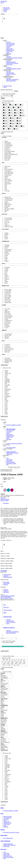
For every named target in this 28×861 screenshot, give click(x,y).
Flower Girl (7, 150)
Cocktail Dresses (8, 145)
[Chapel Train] (4, 721)
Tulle (6, 283)
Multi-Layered (8, 204)
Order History (6, 583)
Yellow (6, 370)
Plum (6, 398)
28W (6, 123)
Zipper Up (7, 225)
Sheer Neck (7, 323)
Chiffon (6, 268)
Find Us (2, 2)
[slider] (25, 646)
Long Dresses (8, 175)
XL (10, 129)
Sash (6, 259)
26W (19, 121)
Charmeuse (7, 267)
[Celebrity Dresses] (5, 688)
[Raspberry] (11, 490)
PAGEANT (6, 607)
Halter (6, 310)
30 (11, 115)
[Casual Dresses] (6, 677)
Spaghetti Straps (8, 361)
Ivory (6, 403)
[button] (5, 40)
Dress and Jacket (8, 169)
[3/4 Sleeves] (5, 740)
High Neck (7, 311)
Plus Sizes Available (9, 208)
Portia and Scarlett (10, 462)
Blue (6, 383)
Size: (2, 484)
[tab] (15, 424)
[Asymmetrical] (4, 720)
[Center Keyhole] (5, 689)
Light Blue (7, 380)
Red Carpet (7, 158)
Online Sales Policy (5, 499)
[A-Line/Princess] (4, 732)
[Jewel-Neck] (4, 729)
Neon (6, 235)
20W (19, 118)
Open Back (7, 206)
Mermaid (7, 336)
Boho (6, 167)
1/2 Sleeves (7, 344)
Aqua (6, 377)
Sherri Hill (8, 439)
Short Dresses (8, 183)
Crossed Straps (8, 219)
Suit (6, 186)
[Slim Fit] (4, 736)
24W (12, 121)
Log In (5, 11)
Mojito (6, 372)
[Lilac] (5, 490)
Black (6, 409)
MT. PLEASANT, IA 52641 (7, 598)
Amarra (8, 433)
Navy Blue (7, 385)
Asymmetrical (8, 291)
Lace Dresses (8, 170)
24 (16, 113)
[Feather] (3, 715)
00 (11, 105)
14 (11, 110)
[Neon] (2, 702)
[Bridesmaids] (6, 675)
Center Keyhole (8, 200)
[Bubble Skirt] (5, 687)
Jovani (7, 438)
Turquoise (7, 379)
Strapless (7, 324)
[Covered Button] (4, 693)
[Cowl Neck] (4, 725)
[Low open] (4, 697)
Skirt (6, 185)
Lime (6, 376)
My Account (6, 7)
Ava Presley (9, 431)
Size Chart (3, 497)
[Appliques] (4, 706)
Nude (6, 405)
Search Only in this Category (8, 93)
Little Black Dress (9, 172)
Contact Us (6, 575)
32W (19, 123)
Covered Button (8, 218)
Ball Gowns (7, 166)
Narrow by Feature (7, 136)
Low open (7, 222)
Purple (6, 386)
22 (11, 113)
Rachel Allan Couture (11, 463)
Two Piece (7, 191)
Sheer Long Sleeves (9, 349)
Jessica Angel (9, 434)
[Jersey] (3, 716)
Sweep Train (8, 299)
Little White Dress (9, 173)
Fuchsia (6, 395)
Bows (6, 248)
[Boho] (4, 682)
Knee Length (8, 296)
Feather (6, 252)
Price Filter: (5, 95)
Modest (6, 176)
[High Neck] (4, 728)
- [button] (4, 423)
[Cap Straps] (4, 745)
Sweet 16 (7, 160)
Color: (2, 486)
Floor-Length (8, 295)
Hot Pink (7, 393)
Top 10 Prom (9, 459)
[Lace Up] (4, 696)
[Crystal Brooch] (4, 710)
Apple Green (8, 373)
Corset (6, 201)
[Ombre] (2, 703)
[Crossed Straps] (4, 695)
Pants (6, 178)
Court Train (7, 293)
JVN (7, 464)
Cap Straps (7, 358)
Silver (6, 412)
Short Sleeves (8, 350)
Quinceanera (8, 157)
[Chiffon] (3, 714)
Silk (6, 280)
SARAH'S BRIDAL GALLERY (8, 595)
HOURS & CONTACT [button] (9, 627)
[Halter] (4, 727)
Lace (6, 256)
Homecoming (8, 152)
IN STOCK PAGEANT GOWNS (14, 443)
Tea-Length (7, 301)
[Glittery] (2, 700)
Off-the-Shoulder (9, 316)
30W (12, 123)
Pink (6, 392)
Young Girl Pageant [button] (7, 448)
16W (6, 118)
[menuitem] (15, 7)
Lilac (6, 387)
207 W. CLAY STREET (6, 597)
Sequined (7, 278)
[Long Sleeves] (5, 741)
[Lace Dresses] (4, 684)
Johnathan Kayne (10, 435)
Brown (6, 408)
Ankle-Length (8, 289)
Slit (5, 211)
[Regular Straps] (4, 746)
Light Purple (8, 389)
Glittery (6, 233)
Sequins (6, 261)
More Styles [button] (6, 455)
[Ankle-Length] (4, 719)
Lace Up (7, 221)
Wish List (5, 584)
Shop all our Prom (10, 429)
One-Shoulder (8, 317)
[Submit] (16, 14)
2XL (16, 129)
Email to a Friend (4, 500)
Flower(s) (7, 253)
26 (22, 113)
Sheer (6, 223)
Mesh (6, 274)
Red (6, 399)
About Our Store (7, 574)
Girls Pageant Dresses (10, 151)
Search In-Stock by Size (8, 101)
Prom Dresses (8, 155)
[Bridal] (6, 674)
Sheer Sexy (7, 182)
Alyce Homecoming (11, 447)
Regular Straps (8, 359)
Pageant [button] (5, 440)
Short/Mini (7, 298)
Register (5, 10)
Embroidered (8, 251)
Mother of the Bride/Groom (11, 154)
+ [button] (4, 450)
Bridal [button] (4, 422)
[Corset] (5, 691)
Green (6, 374)
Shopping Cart (6, 8)
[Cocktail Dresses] (6, 678)
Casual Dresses (8, 144)
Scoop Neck (7, 322)
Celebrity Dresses (9, 198)
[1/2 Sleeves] (5, 738)
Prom (4, 604)
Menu (2, 38)
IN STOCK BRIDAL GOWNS (13, 425)
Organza (7, 276)
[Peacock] (8, 490)
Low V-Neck (8, 314)
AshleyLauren (9, 436)
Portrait (6, 319)
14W (22, 115)
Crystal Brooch (8, 249)
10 (20, 107)
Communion (8, 147)
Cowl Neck (7, 309)
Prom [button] (2, 813)
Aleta (7, 458)
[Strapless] (4, 748)
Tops (6, 188)
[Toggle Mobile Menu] (1, 601)
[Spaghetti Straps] (4, 747)
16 (16, 110)
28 (5, 115)
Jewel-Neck (7, 313)
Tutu (6, 189)
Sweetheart (7, 326)
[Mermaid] (4, 734)
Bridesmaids (7, 142)
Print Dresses (8, 179)
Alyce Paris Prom (10, 430)
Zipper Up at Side (9, 226)
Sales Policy (6, 592)
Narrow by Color (7, 368)
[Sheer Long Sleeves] (5, 742)
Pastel (6, 238)
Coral (6, 402)
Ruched (6, 210)
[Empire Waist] (4, 733)
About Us (5, 589)
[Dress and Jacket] (4, 683)
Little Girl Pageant (7, 610)
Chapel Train (8, 292)
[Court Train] (4, 723)
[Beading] (4, 707)
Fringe (6, 255)
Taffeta (6, 281)
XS (12, 126)
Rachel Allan (9, 460)
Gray (6, 411)
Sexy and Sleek (8, 180)
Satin (6, 277)
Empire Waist (8, 335)
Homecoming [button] (6, 444)
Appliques (7, 245)
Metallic (7, 234)
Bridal (6, 141)
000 (6, 105)
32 (16, 115)
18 (22, 110)
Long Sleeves (8, 347)
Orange (6, 400)
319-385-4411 (4, 1)
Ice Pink (7, 390)
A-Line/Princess (8, 334)
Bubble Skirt (8, 197)
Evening (7, 148)
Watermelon (7, 396)
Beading (7, 246)
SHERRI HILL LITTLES (12, 452)
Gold (6, 406)
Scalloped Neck (8, 320)
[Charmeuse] (3, 713)
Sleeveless (7, 351)
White (6, 413)
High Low (7, 203)
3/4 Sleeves (7, 346)
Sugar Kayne (9, 454)
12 (5, 110)
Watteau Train (8, 302)
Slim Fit (6, 338)
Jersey (6, 271)
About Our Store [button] (7, 616)
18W (12, 118)
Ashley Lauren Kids (11, 451)
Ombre (6, 237)
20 (5, 113)
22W (6, 121)
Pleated (6, 207)
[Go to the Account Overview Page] (1, 5)
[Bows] (4, 709)
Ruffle (6, 258)
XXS (6, 126)
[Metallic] (2, 701)
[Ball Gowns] (4, 680)
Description (6, 503)
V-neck (6, 327)
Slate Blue (7, 382)
